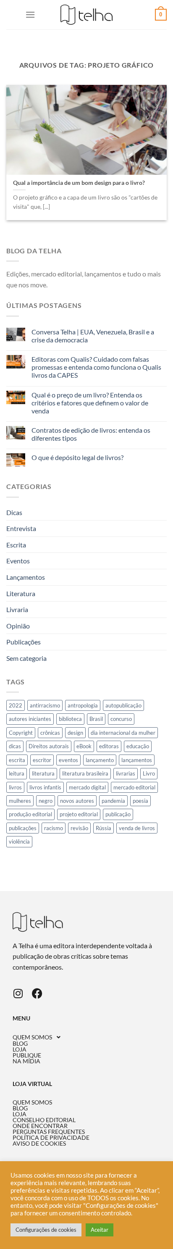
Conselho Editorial (44, 1120)
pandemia (113, 800)
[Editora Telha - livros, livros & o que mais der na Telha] (86, 15)
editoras (109, 746)
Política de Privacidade (51, 1138)
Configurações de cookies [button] (46, 1229)
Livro (149, 773)
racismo (53, 828)
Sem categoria (26, 658)
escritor (42, 760)
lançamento (100, 760)
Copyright (21, 732)
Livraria (17, 609)
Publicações (23, 642)
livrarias (125, 773)
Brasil (96, 718)
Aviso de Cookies (39, 1143)
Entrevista (21, 528)
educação (137, 746)
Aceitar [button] (99, 1229)
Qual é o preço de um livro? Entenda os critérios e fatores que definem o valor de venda (89, 403)
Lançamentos (25, 577)
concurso (121, 718)
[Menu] (30, 14)
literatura (43, 773)
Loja (19, 1049)
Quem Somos (32, 1037)
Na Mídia (26, 1061)
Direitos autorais (49, 746)
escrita (17, 760)
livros (15, 787)
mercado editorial (134, 787)
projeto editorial (79, 814)
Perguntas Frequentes (49, 1132)
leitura (16, 773)
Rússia (103, 828)
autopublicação (123, 705)
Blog (20, 1044)
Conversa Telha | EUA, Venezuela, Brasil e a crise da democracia (92, 336)
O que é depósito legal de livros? (77, 457)
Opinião (18, 626)
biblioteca (70, 718)
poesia (140, 800)
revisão (79, 828)
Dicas (14, 512)
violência (19, 841)
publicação (118, 814)
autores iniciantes (30, 718)
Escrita (16, 545)
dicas (15, 746)
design (75, 732)
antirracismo (45, 705)
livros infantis (45, 787)
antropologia (83, 705)
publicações (23, 828)
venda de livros (137, 828)
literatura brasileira (85, 773)
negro (45, 800)
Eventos (18, 561)
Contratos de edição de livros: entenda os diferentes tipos (90, 434)
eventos (68, 760)
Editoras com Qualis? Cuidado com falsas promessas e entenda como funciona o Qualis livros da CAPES (96, 367)
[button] (86, 1037)
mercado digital (87, 787)
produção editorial (30, 814)
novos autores (77, 800)
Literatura (20, 593)
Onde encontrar (40, 1126)
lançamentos (136, 760)
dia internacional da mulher (123, 732)
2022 (15, 705)
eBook (84, 746)
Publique (27, 1055)
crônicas (50, 732)
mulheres (20, 800)
